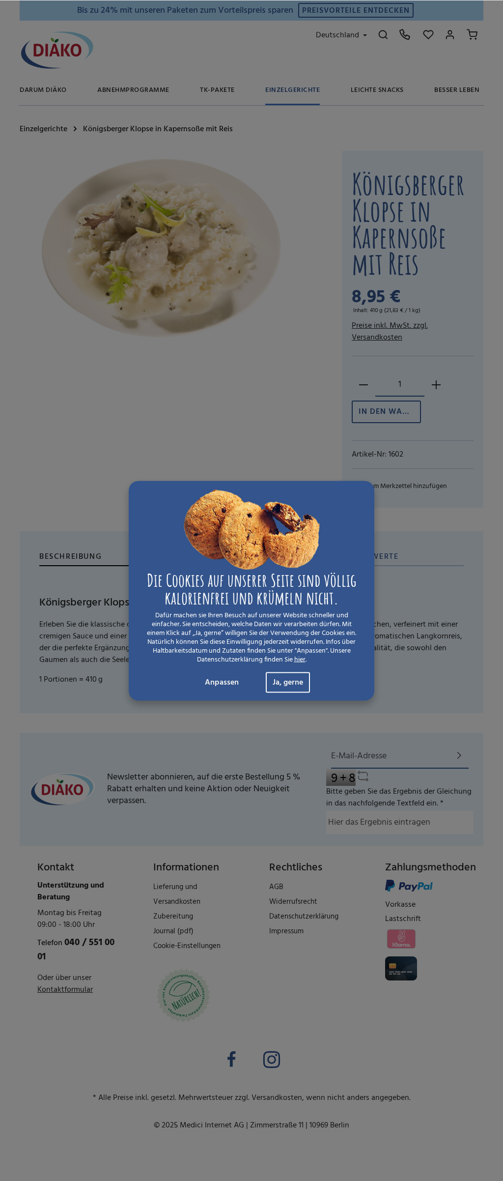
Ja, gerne (288, 682)
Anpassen (222, 682)
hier (300, 659)
